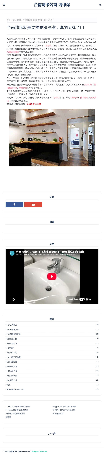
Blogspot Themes (39, 451)
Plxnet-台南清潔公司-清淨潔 (17, 410)
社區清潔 (84, 97)
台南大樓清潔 (16, 20)
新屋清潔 (23, 87)
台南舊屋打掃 (52, 380)
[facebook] (14, 204)
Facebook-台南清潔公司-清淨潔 (18, 406)
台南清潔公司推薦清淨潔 (15, 413)
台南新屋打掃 (52, 371)
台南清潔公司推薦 (52, 357)
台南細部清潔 (13, 52)
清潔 (52, 385)
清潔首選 (88, 84)
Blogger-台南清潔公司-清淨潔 (64, 406)
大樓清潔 (74, 97)
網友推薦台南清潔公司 (52, 389)
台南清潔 (52, 348)
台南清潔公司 (52, 352)
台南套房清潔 (52, 343)
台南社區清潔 (52, 338)
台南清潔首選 (52, 362)
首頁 (8, 20)
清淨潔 (49, 45)
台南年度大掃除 (52, 329)
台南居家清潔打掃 (52, 334)
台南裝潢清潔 (52, 375)
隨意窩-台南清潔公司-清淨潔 (64, 410)
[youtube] (33, 204)
